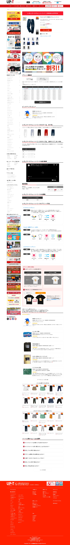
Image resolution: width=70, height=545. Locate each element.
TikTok (33, 519)
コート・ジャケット (10, 208)
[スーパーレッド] (46, 132)
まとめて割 (44, 495)
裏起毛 (15, 158)
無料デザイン (44, 491)
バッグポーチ (9, 200)
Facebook (34, 520)
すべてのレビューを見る (42, 379)
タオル (8, 90)
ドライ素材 (16, 155)
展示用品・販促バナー (10, 130)
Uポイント (44, 494)
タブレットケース (10, 122)
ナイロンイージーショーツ (59, 433)
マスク (8, 132)
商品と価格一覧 (12, 491)
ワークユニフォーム (10, 147)
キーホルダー (9, 103)
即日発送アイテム (10, 80)
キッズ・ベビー (9, 112)
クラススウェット (10, 142)
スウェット (9, 88)
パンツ (11, 503)
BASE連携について (35, 504)
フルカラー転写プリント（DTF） (31, 227)
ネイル (8, 127)
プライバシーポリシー (56, 495)
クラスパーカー (9, 144)
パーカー (8, 85)
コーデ (8, 199)
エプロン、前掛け (10, 93)
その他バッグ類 (9, 97)
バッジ (8, 105)
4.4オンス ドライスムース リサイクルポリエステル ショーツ (51, 406)
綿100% (8, 155)
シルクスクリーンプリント (11, 177)
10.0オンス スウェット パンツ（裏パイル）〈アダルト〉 (34, 406)
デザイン (8, 192)
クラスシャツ (20, 514)
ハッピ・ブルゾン (10, 120)
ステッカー (11, 524)
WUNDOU (8, 166)
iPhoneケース (9, 100)
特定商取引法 (55, 491)
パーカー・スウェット (10, 194)
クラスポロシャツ (10, 139)
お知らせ (8, 211)
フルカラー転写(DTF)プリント (11, 176)
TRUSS (15, 164)
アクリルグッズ (9, 110)
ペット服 (8, 115)
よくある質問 (34, 494)
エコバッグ (9, 95)
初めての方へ (34, 491)
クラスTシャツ (9, 78)
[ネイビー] (53, 132)
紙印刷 (8, 137)
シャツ (8, 83)
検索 (28, 2)
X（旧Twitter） (35, 515)
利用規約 (54, 494)
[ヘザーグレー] (32, 132)
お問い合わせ (55, 503)
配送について (13, 18)
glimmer (8, 164)
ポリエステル (9, 158)
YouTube (34, 518)
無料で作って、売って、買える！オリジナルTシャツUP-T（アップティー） (10, 2)
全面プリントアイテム (10, 134)
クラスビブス (20, 519)
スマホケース (9, 197)
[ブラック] (39, 132)
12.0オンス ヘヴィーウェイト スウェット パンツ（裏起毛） (42, 434)
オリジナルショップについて (37, 505)
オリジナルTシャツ (10, 186)
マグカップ (9, 107)
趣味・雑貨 (9, 189)
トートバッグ (55, 498)
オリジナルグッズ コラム (57, 500)
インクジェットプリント (11, 174)
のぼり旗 (8, 129)
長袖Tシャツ (9, 202)
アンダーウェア (9, 117)
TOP (8, 9)
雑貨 (8, 125)
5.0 (47, 27)
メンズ (8, 170)
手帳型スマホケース (10, 98)
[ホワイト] (25, 132)
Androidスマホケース (10, 102)
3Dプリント (9, 149)
